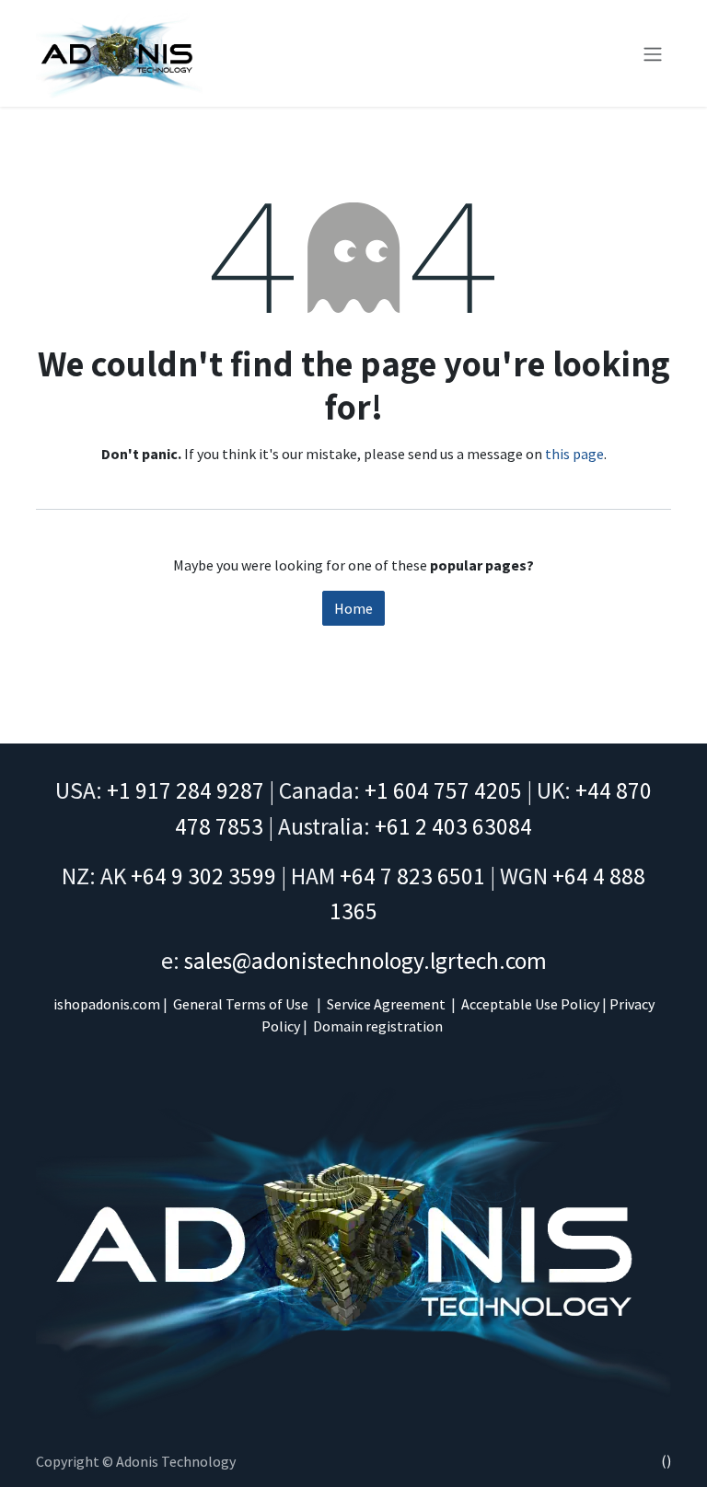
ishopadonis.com (106, 1004)
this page (574, 453)
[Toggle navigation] (652, 53)
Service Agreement (386, 1004)
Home (353, 608)
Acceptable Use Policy (530, 1004)
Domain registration (378, 1026)
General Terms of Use (240, 1004)
